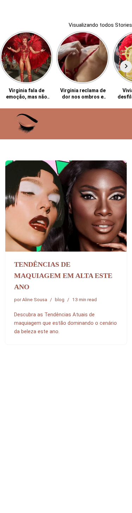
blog (59, 299)
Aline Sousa (34, 299)
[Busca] (120, 124)
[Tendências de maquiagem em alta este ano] (66, 206)
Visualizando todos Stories (100, 25)
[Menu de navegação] (106, 124)
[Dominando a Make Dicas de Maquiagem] (26, 123)
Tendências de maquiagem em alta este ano (63, 275)
